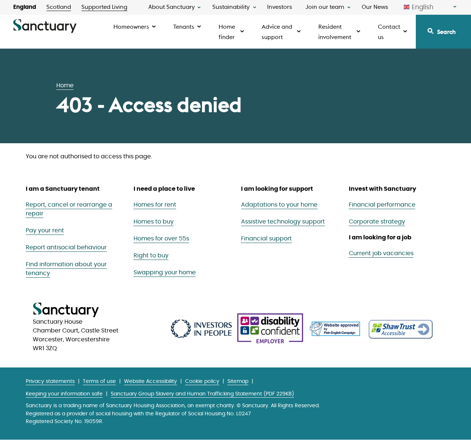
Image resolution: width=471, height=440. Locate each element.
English (422, 7)
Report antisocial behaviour (66, 247)
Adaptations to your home (279, 205)
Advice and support (277, 32)
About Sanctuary (171, 7)
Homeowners (131, 26)
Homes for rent (155, 205)
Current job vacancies (381, 253)
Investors (279, 7)
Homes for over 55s (161, 239)
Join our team (324, 7)
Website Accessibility (150, 381)
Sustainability (230, 7)
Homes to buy (154, 222)
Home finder (227, 32)
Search (446, 31)
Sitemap (237, 381)
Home (65, 85)
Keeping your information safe (64, 394)
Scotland (58, 7)
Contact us (389, 32)
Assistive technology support (283, 222)
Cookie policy (202, 381)
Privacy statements (50, 381)
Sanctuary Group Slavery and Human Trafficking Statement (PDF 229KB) (202, 394)
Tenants (183, 26)
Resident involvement (334, 32)
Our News (375, 7)
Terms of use (99, 381)
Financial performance (382, 205)
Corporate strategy (377, 222)
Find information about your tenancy (66, 268)
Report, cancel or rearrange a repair (69, 209)
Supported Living (104, 7)
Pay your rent (45, 230)
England (24, 7)
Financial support (266, 239)
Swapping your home (165, 272)
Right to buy (151, 255)
